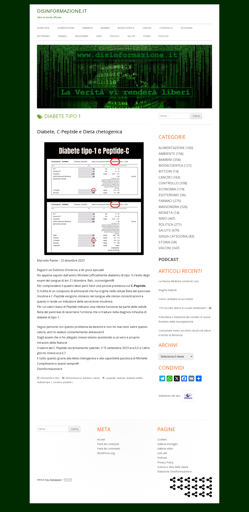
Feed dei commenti (108, 448)
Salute (131, 36)
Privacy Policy (165, 462)
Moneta (166, 212)
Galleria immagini (167, 444)
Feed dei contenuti (108, 444)
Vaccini (165, 248)
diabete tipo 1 (44, 382)
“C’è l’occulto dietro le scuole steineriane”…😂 (185, 308)
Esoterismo (43, 36)
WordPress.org (106, 453)
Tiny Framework (53, 480)
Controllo (166, 28)
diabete (121, 378)
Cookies (162, 439)
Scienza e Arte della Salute (172, 467)
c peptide (111, 378)
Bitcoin (165, 171)
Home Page (43, 28)
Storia (147, 36)
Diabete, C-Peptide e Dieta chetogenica (79, 131)
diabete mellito (135, 378)
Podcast (164, 36)
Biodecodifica (126, 28)
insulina (57, 382)
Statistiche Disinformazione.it (174, 471)
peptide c (68, 382)
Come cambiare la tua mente (176, 299)
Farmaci (62, 36)
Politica (114, 36)
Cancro (146, 28)
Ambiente (87, 28)
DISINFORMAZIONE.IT (62, 11)
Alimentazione (65, 28)
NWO (99, 36)
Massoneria (81, 36)
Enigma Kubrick (168, 290)
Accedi (101, 439)
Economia (186, 28)
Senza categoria (173, 236)
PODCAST (169, 259)
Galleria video (165, 448)
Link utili (162, 453)
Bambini (105, 28)
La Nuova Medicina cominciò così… (179, 281)
